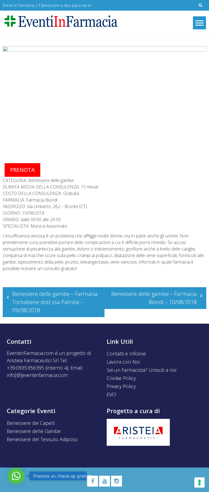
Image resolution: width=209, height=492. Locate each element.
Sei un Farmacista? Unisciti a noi (141, 370)
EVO (111, 394)
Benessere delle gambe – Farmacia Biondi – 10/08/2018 (154, 298)
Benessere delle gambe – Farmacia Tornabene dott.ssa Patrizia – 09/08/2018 (55, 302)
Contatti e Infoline (126, 353)
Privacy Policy (121, 386)
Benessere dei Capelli (31, 423)
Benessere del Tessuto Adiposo (42, 439)
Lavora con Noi (123, 361)
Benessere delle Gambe (34, 431)
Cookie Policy (121, 378)
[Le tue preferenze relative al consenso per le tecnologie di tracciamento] (199, 482)
